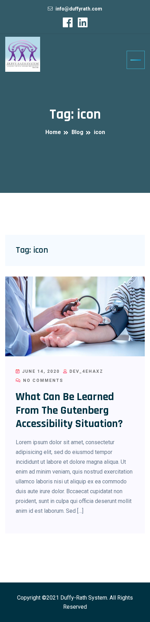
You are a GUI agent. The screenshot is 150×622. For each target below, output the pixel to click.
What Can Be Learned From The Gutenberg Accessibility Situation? (69, 410)
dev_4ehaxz (85, 371)
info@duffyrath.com (78, 9)
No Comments (42, 380)
